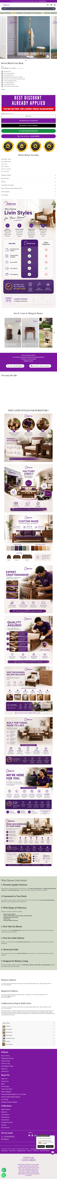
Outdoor (4, 1125)
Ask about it (49, 1146)
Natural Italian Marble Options (10, 1097)
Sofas (19, 1167)
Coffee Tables (21, 1164)
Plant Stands (24, 1167)
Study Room (5, 1120)
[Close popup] (53, 1137)
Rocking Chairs (32, 1167)
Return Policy (5, 1056)
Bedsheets (32, 1170)
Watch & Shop (5, 1109)
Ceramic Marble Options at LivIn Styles (13, 1094)
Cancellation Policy (7, 1066)
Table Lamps (35, 1169)
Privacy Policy (5, 1061)
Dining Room (5, 1117)
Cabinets (21, 1166)
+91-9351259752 (42, 1)
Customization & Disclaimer (7, 185)
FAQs (2, 1084)
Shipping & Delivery (7, 1058)
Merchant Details (5, 191)
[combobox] (28, 8)
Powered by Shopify (44, 1150)
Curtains (27, 1170)
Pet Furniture (5, 1127)
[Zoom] (47, 56)
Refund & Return (5, 178)
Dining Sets (28, 1164)
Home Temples (29, 1173)
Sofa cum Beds (35, 1164)
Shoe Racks (36, 1173)
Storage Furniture (6, 1122)
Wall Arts (29, 1175)
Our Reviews (5, 1086)
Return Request (6, 1091)
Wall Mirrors (28, 1169)
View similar (41, 1146)
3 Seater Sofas (35, 1172)
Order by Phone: (29, 136)
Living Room (5, 1114)
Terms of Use (5, 1063)
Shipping (2, 113)
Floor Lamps (22, 1170)
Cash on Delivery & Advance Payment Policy (11, 188)
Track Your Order (6, 1089)
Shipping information (6, 175)
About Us (4, 1068)
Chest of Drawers (26, 1172)
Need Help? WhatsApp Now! (29, 131)
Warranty (3, 181)
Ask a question (4, 195)
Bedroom (4, 1112)
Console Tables (21, 1173)
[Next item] (54, 333)
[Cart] (51, 5)
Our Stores (4, 1099)
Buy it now (28, 120)
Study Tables (34, 1166)
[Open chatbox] (53, 1152)
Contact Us (4, 1071)
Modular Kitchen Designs (9, 1102)
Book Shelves (27, 1166)
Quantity (3, 89)
